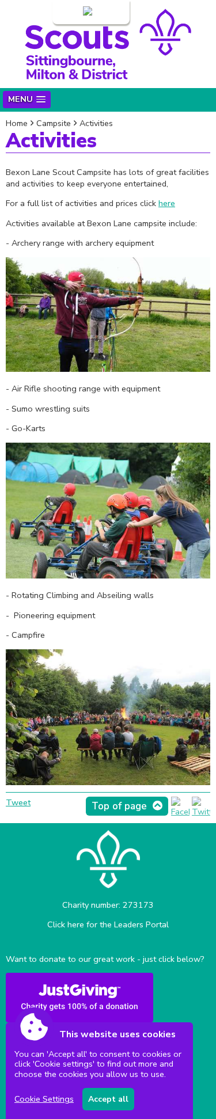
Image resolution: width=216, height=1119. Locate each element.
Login (70, 12)
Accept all (108, 1099)
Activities (96, 123)
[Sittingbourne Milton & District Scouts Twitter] (201, 811)
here (166, 203)
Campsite (53, 123)
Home (17, 123)
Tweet (18, 802)
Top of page (119, 806)
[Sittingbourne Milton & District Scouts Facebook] (180, 811)
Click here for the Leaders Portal (108, 924)
